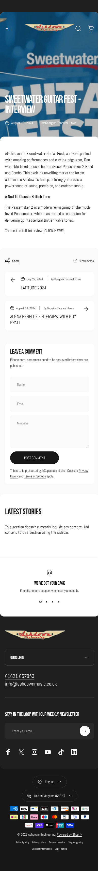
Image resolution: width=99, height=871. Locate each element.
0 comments (86, 261)
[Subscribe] (81, 737)
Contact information (40, 855)
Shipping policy (74, 848)
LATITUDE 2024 (33, 288)
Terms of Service (35, 476)
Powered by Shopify (67, 841)
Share (16, 261)
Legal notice (59, 855)
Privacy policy (37, 848)
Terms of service (55, 848)
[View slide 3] (53, 602)
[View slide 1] (40, 602)
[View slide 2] (46, 602)
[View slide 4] (59, 602)
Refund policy (20, 848)
